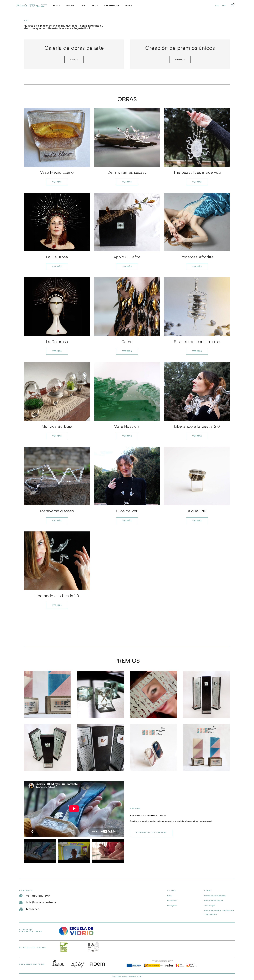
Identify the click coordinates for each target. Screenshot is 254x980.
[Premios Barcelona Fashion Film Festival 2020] (206, 770)
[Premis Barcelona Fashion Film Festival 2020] (47, 717)
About (70, 5)
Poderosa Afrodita (197, 256)
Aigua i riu (197, 510)
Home (56, 5)
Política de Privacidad (214, 895)
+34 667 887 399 (38, 895)
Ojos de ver (127, 510)
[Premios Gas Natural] (100, 770)
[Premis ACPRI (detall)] (100, 717)
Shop (95, 5)
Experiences (111, 5)
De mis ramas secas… (127, 172)
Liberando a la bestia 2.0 (197, 426)
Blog (128, 5)
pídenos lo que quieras (151, 832)
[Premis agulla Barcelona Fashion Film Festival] (153, 770)
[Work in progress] (153, 717)
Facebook (172, 900)
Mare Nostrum (127, 426)
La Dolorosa (57, 341)
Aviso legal (209, 905)
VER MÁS (57, 182)
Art (83, 5)
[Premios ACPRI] (206, 717)
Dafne (126, 341)
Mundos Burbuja (57, 426)
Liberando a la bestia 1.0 (57, 595)
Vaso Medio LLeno (57, 172)
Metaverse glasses (57, 510)
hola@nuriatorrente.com (42, 902)
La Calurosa (57, 256)
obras (74, 59)
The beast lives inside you (197, 172)
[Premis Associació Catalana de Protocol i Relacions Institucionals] (47, 770)
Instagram (172, 905)
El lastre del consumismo (197, 341)
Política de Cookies (213, 900)
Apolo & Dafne (126, 256)
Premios (180, 59)
